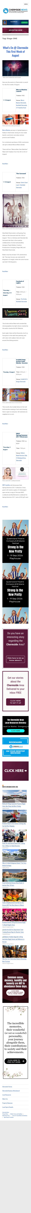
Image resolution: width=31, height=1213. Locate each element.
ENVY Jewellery (6, 485)
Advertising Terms (6, 1115)
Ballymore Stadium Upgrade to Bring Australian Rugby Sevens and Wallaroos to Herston (13, 939)
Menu (26, 4)
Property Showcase (7, 1103)
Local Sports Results (7, 1107)
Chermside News (5, 1112)
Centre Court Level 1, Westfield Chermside (22, 184)
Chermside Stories (7, 1087)
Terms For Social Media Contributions (19, 1115)
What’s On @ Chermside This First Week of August (15, 51)
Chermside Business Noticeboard (11, 1091)
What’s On (5, 1099)
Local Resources (6, 1095)
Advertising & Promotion (9, 1117)
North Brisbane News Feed (10, 787)
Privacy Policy (5, 1114)
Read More (5, 164)
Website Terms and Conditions (16, 1114)
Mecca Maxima (6, 130)
